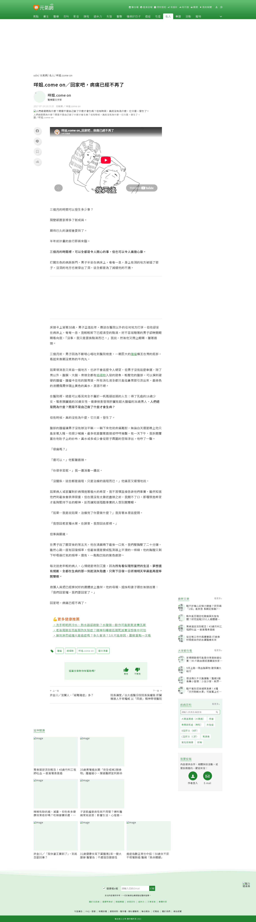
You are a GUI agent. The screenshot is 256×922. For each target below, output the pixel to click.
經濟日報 (147, 7)
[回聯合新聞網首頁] (36, 8)
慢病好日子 (134, 16)
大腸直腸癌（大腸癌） (193, 718)
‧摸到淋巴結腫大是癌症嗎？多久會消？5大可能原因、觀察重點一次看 (102, 635)
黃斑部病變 (187, 742)
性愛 (158, 16)
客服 (94, 911)
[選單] (221, 7)
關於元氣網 (94, 902)
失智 (109, 16)
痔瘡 (211, 718)
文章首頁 (151, 902)
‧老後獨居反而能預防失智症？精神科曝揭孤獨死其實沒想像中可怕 (99, 630)
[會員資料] (216, 7)
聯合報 (135, 7)
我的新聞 (207, 7)
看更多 (217, 598)
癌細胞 (101, 375)
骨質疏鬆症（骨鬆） (192, 724)
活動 (188, 16)
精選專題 (120, 902)
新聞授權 (103, 911)
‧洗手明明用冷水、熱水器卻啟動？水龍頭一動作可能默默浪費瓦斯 (99, 625)
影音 (76, 16)
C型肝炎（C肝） (190, 736)
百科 (66, 16)
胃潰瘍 (206, 736)
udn (36, 75)
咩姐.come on (86, 650)
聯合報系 (146, 911)
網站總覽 (177, 911)
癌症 (148, 16)
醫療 (56, 16)
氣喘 (199, 742)
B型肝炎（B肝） (190, 730)
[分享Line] (37, 141)
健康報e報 (112, 888)
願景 (195, 7)
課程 (86, 16)
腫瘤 (134, 354)
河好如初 (161, 7)
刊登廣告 (78, 911)
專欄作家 (163, 902)
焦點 (36, 16)
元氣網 (44, 75)
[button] (221, 16)
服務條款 (114, 911)
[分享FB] (37, 130)
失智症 (210, 724)
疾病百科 (131, 902)
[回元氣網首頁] (46, 7)
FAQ (88, 911)
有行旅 (185, 7)
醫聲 (119, 16)
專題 (178, 16)
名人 (168, 16)
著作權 (123, 911)
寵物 (198, 16)
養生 (46, 16)
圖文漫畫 (103, 650)
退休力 (98, 16)
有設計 (174, 7)
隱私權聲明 (133, 911)
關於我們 (166, 911)
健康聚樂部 (107, 902)
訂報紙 (156, 911)
